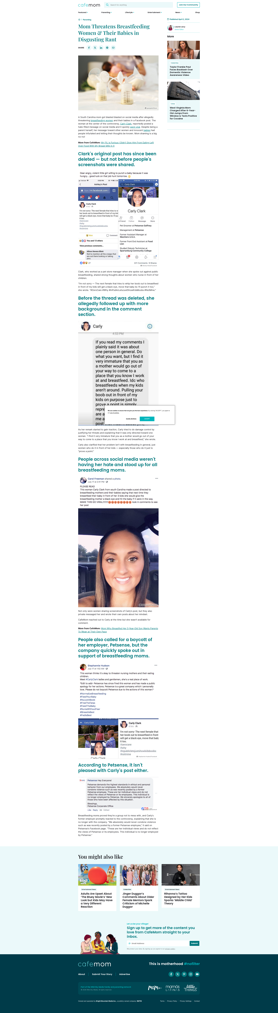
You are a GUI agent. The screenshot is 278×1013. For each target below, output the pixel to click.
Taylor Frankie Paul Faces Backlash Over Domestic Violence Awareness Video (181, 71)
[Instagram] (190, 974)
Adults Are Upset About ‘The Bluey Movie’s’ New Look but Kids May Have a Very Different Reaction (97, 900)
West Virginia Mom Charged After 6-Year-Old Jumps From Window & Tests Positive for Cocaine (183, 113)
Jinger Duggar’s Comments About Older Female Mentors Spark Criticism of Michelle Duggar (138, 900)
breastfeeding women (102, 120)
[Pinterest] (184, 974)
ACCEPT (147, 419)
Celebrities (174, 63)
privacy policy (170, 949)
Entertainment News (89, 889)
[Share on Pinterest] (107, 47)
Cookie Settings (131, 418)
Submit (194, 943)
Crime (173, 104)
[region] (139, 415)
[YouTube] (197, 974)
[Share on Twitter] (95, 47)
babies (147, 130)
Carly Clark (126, 123)
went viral (135, 127)
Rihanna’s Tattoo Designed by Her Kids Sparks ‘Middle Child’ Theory (178, 898)
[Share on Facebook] (89, 47)
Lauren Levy (180, 27)
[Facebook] (171, 974)
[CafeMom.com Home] (89, 5)
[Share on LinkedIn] (101, 47)
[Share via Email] (113, 47)
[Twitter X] (177, 974)
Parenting (87, 20)
